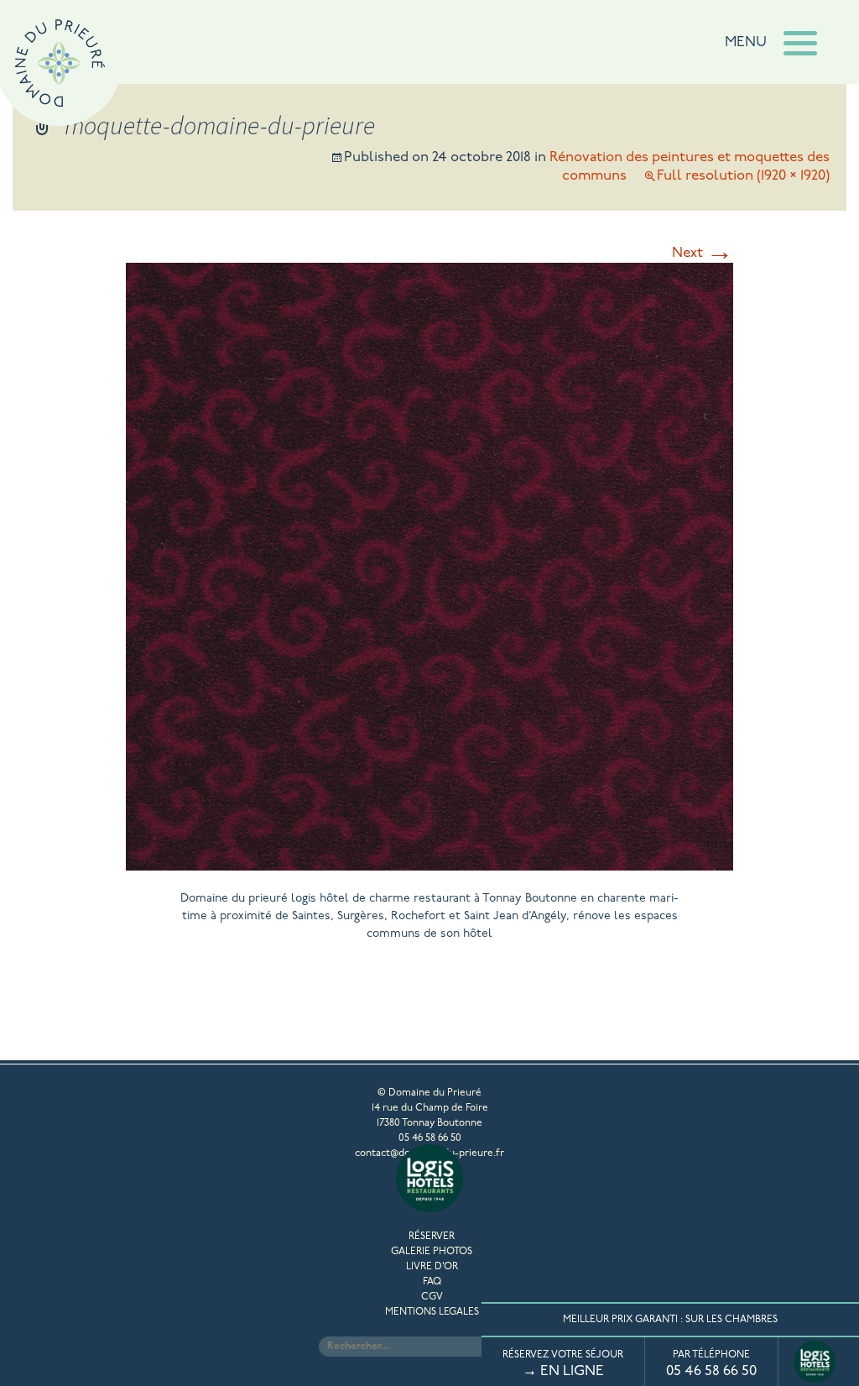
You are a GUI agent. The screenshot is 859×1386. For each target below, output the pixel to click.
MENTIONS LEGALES (432, 1312)
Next (702, 253)
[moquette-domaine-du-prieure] (429, 864)
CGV (432, 1297)
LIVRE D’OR (432, 1267)
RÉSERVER (432, 1237)
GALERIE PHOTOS (431, 1252)
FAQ (432, 1282)
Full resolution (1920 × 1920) (743, 176)
